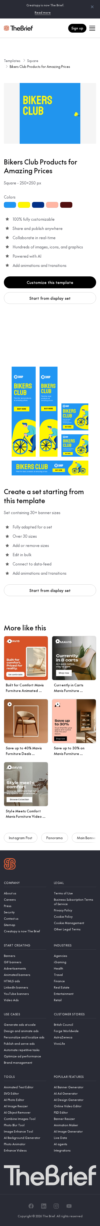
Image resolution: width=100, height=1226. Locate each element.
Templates (12, 60)
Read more (43, 12)
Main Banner (87, 837)
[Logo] (10, 864)
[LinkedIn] (44, 1206)
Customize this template (50, 282)
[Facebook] (31, 1206)
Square (32, 60)
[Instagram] (56, 1206)
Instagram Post (20, 837)
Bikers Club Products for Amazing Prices (40, 66)
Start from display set (50, 298)
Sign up (77, 28)
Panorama (54, 837)
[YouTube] (69, 1206)
